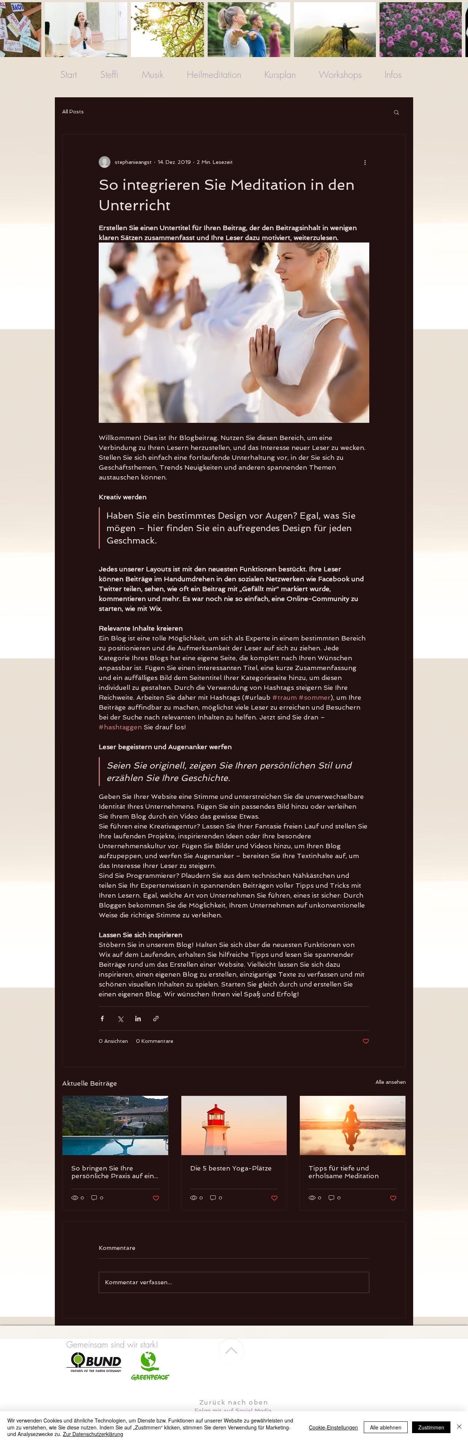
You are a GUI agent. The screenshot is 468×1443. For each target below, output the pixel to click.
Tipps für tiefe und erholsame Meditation (344, 1172)
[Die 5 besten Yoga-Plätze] (234, 1125)
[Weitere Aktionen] (365, 162)
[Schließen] (459, 1427)
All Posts (73, 111)
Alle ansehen (390, 1082)
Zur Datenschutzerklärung (93, 1434)
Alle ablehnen (385, 1427)
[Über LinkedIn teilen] (138, 1018)
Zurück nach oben (233, 1402)
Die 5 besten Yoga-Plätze (231, 1168)
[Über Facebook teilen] (102, 1018)
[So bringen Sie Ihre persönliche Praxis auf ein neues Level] (115, 1125)
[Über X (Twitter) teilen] (120, 1018)
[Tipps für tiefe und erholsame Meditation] (352, 1125)
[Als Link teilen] (155, 1018)
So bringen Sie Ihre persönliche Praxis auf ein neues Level (112, 1172)
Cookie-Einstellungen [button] (333, 1427)
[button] (396, 112)
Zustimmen (431, 1427)
